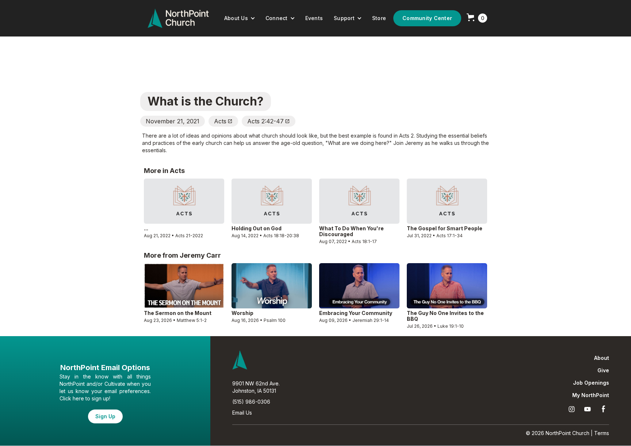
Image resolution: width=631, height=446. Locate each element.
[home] (178, 18)
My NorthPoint (590, 395)
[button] (240, 18)
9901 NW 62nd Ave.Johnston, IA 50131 (256, 387)
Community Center (427, 18)
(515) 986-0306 (251, 402)
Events (314, 18)
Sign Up (105, 416)
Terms (601, 433)
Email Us (242, 413)
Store (379, 18)
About (601, 358)
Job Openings (591, 383)
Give (603, 370)
